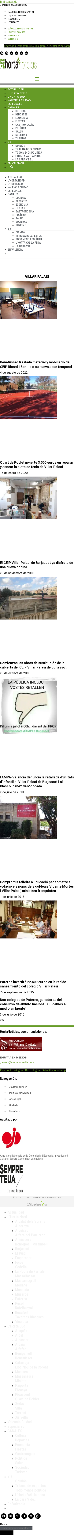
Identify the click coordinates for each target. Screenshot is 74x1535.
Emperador (23, 1258)
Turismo (20, 138)
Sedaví (20, 1403)
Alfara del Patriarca (30, 1235)
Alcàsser (22, 1340)
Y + (10, 142)
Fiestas (20, 121)
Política (20, 128)
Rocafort (21, 1312)
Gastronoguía (24, 124)
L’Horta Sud (16, 96)
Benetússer (23, 1358)
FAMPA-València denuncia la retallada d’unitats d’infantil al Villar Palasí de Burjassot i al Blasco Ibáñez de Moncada (37, 781)
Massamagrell (25, 1280)
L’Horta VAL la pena (30, 1494)
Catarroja (22, 1362)
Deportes (21, 114)
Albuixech (22, 1230)
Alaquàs (21, 1330)
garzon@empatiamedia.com (17, 1062)
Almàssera (23, 1239)
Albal (19, 1335)
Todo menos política (28, 152)
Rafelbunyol (24, 1308)
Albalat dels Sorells (30, 1221)
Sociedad (21, 135)
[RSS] (11, 53)
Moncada (22, 1289)
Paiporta (21, 1385)
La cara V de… (24, 159)
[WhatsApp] (26, 53)
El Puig (20, 1253)
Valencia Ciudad (19, 100)
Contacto (14, 22)
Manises (21, 1371)
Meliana (21, 1285)
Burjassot (22, 1248)
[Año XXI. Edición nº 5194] (22, 12)
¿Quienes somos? (17, 15)
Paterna (21, 1299)
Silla (18, 1408)
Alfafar (20, 1349)
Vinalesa (21, 1321)
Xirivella (21, 1417)
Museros (21, 1294)
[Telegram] (16, 53)
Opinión (20, 145)
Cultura (20, 111)
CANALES (15, 1431)
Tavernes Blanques (29, 1317)
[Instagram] (6, 53)
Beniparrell (23, 1353)
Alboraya (22, 1226)
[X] (21, 53)
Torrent (20, 1412)
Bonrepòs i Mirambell (31, 1244)
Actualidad (16, 89)
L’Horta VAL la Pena (28, 156)
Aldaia (20, 1344)
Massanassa (24, 1376)
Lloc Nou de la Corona (31, 1367)
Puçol (19, 1303)
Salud (19, 131)
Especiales (15, 104)
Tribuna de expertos (28, 149)
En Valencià (16, 163)
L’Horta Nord (17, 93)
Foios (19, 1262)
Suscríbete (14, 18)
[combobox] (16, 1528)
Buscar (12, 166)
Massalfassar (25, 1276)
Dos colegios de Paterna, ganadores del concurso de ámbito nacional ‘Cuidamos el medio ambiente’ (33, 1004)
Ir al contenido (8, 1)
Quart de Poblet (27, 1399)
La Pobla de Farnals (30, 1271)
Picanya (21, 1390)
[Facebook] (1, 53)
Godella (21, 1267)
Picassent (22, 1394)
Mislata (20, 1381)
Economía (21, 117)
